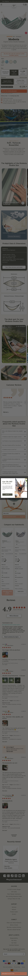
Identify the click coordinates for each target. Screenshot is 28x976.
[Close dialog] (26, 479)
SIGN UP (7, 494)
